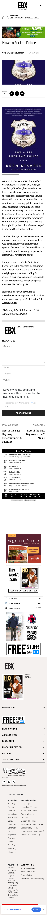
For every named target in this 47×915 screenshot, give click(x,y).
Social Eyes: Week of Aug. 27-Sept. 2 (24, 18)
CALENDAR (7, 753)
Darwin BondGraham (14, 53)
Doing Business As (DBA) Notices (13, 890)
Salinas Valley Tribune (30, 828)
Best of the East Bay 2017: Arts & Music (35, 434)
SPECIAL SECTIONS (10, 759)
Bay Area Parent (11, 840)
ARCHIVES (28, 676)
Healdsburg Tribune (29, 807)
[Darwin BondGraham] (10, 330)
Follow (38, 603)
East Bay (11, 845)
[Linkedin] (22, 93)
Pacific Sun (12, 831)
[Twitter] (17, 93)
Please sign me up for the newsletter (16, 403)
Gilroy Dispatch (27, 804)
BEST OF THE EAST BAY (12, 747)
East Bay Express (11, 805)
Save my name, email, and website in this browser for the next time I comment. (21, 393)
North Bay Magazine (12, 850)
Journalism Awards (28, 872)
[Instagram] (9, 782)
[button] (41, 5)
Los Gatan (25, 817)
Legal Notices (13, 876)
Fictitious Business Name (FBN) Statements (13, 881)
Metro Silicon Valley (13, 819)
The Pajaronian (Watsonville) (32, 831)
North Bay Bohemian (12, 826)
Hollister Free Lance (29, 810)
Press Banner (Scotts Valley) (32, 824)
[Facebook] (11, 93)
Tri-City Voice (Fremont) (30, 835)
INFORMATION (8, 708)
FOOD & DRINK (8, 741)
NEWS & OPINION (9, 729)
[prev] (3, 17)
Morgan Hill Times (28, 821)
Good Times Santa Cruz (13, 812)
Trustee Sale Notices (13, 896)
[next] (7, 17)
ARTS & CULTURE (9, 735)
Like (40, 598)
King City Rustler (27, 814)
